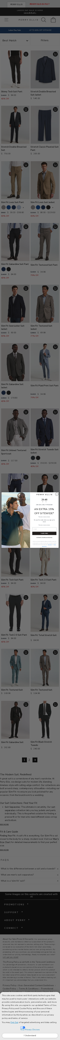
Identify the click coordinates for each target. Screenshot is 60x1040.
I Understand (30, 1035)
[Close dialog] (56, 494)
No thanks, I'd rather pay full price (44, 537)
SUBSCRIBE (44, 533)
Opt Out (14, 1022)
